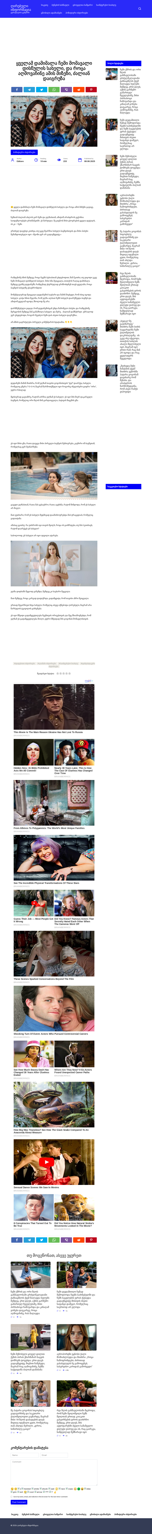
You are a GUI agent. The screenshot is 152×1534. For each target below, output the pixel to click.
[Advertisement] (76, 41)
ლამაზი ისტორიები (47, 663)
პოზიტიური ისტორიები (77, 13)
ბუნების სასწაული (60, 5)
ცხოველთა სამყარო (83, 5)
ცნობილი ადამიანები (51, 13)
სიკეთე (44, 5)
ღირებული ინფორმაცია (21, 8)
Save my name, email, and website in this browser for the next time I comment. (40, 1497)
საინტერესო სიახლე (106, 5)
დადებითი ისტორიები (25, 663)
